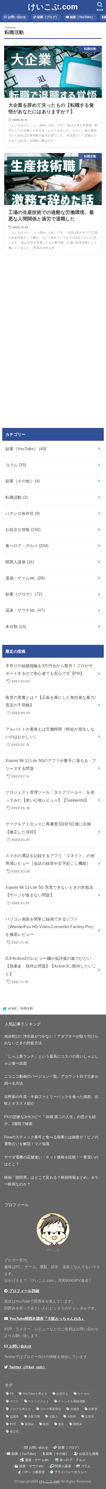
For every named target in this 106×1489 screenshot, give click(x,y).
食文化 (14, 1431)
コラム (15, 465)
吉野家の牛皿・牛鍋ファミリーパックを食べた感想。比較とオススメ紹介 (51, 1100)
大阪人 (53, 1416)
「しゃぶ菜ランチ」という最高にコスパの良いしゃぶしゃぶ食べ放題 (51, 1059)
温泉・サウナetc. (25, 610)
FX (12, 1393)
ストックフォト (38, 1401)
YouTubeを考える (35, 1393)
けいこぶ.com (53, 6)
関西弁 (77, 1424)
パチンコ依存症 (22, 513)
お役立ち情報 (22, 529)
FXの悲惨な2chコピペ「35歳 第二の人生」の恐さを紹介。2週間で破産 (50, 1120)
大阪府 (71, 1416)
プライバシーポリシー (70, 1472)
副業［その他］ (22, 481)
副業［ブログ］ (47, 17)
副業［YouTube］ (82, 17)
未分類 (15, 626)
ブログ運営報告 (50, 1409)
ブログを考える (20, 1409)
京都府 (74, 1409)
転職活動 (16, 497)
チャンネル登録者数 (71, 1401)
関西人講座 (19, 562)
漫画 (61, 1424)
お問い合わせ (16, 17)
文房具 (89, 1416)
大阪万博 (34, 1416)
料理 (13, 1424)
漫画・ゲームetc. (25, 578)
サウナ (14, 1401)
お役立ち (62, 1393)
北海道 (14, 1416)
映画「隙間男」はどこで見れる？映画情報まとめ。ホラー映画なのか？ (51, 1181)
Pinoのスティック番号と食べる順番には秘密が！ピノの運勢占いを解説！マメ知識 (51, 1140)
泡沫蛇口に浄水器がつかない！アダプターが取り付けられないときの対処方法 (51, 1039)
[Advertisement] (41, 340)
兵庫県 (92, 1409)
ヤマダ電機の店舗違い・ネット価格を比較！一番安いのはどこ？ (51, 1160)
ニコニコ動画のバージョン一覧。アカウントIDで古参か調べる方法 (51, 1079)
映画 (46, 1424)
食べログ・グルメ (27, 545)
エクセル (83, 1393)
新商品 (29, 1424)
